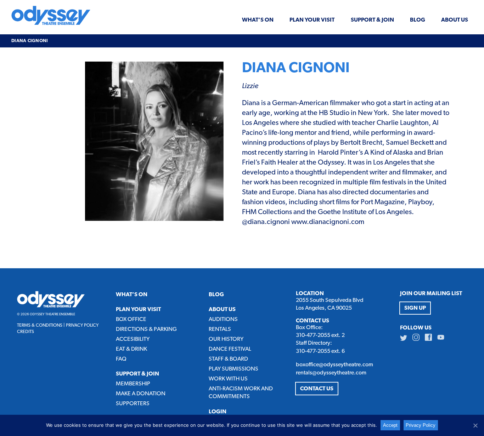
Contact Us (316, 389)
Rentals (220, 329)
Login (217, 412)
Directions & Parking (146, 329)
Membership (133, 384)
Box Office (131, 319)
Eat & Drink (131, 349)
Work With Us (228, 379)
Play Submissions (233, 369)
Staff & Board (228, 359)
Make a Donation (140, 394)
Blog (417, 20)
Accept (390, 425)
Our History (226, 339)
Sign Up (415, 308)
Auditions (223, 319)
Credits (25, 331)
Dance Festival (230, 349)
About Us (454, 20)
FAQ (121, 359)
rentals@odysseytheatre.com (331, 373)
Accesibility (133, 339)
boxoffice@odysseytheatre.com (334, 365)
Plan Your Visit (311, 20)
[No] (475, 425)
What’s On (258, 20)
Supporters (133, 404)
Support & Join (372, 20)
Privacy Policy (82, 325)
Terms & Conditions (39, 325)
